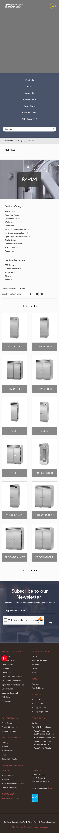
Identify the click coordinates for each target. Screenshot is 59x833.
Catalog (5, 743)
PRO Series (9, 265)
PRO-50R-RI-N (44, 389)
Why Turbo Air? (29, 119)
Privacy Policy (33, 822)
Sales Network (29, 100)
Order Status (30, 106)
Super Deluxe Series (13, 269)
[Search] (54, 129)
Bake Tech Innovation (10, 787)
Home (7, 140)
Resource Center (29, 113)
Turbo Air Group (8, 775)
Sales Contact (7, 723)
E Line (7, 279)
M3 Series (9, 272)
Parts (29, 87)
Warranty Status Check (40, 700)
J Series (8, 276)
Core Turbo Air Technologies (45, 738)
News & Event (9, 794)
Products (29, 80)
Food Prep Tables (12, 215)
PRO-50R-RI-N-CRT (15, 557)
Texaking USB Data (9, 759)
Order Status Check (12, 766)
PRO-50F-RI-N (15, 389)
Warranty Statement (39, 708)
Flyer (4, 755)
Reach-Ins (9, 211)
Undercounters (11, 219)
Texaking (5, 779)
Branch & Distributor (9, 727)
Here (49, 788)
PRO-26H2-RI (44, 431)
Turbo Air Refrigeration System (13, 783)
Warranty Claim (37, 704)
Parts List (35, 684)
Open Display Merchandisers (16, 236)
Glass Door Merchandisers (15, 229)
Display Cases (10, 240)
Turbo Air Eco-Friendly (42, 748)
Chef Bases (9, 226)
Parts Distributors (38, 688)
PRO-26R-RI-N (44, 346)
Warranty (29, 93)
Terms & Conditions (48, 822)
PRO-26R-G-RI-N (44, 473)
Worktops (9, 222)
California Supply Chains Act (14, 822)
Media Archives (7, 751)
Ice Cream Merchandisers (15, 233)
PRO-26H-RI (15, 431)
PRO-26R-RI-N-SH (14, 515)
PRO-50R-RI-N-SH (44, 515)
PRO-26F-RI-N (15, 346)
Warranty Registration (40, 712)
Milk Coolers (10, 247)
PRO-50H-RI (15, 473)
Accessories (10, 251)
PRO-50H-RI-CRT (44, 557)
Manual (5, 747)
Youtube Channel (11, 799)
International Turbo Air (10, 731)
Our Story (35, 723)
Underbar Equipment (13, 244)
